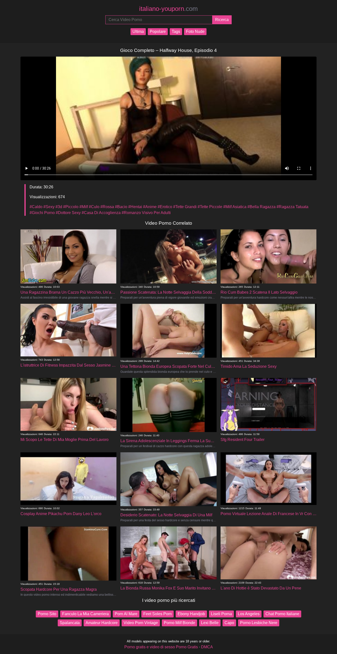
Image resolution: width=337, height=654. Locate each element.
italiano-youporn (168, 8)
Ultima (138, 31)
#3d (59, 207)
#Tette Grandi (185, 207)
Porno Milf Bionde (179, 623)
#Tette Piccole (210, 207)
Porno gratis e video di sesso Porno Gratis (161, 647)
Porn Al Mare (126, 614)
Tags (176, 31)
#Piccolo (70, 207)
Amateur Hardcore (102, 623)
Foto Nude (195, 31)
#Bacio (121, 207)
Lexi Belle (210, 623)
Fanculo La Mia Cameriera (85, 614)
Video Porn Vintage (141, 623)
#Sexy (49, 207)
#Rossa (107, 207)
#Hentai (135, 207)
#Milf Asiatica (234, 207)
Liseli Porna (221, 614)
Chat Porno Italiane (282, 614)
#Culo (94, 207)
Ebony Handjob (191, 614)
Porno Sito (47, 614)
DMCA (207, 647)
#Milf (83, 207)
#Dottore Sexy (68, 213)
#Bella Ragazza (261, 207)
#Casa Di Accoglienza (101, 213)
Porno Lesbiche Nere (258, 623)
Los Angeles (249, 614)
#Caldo (36, 207)
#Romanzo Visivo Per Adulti (146, 213)
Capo (229, 623)
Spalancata (70, 623)
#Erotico (165, 207)
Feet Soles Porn (157, 614)
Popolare (158, 31)
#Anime (150, 207)
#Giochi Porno (42, 213)
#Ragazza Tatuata (292, 207)
